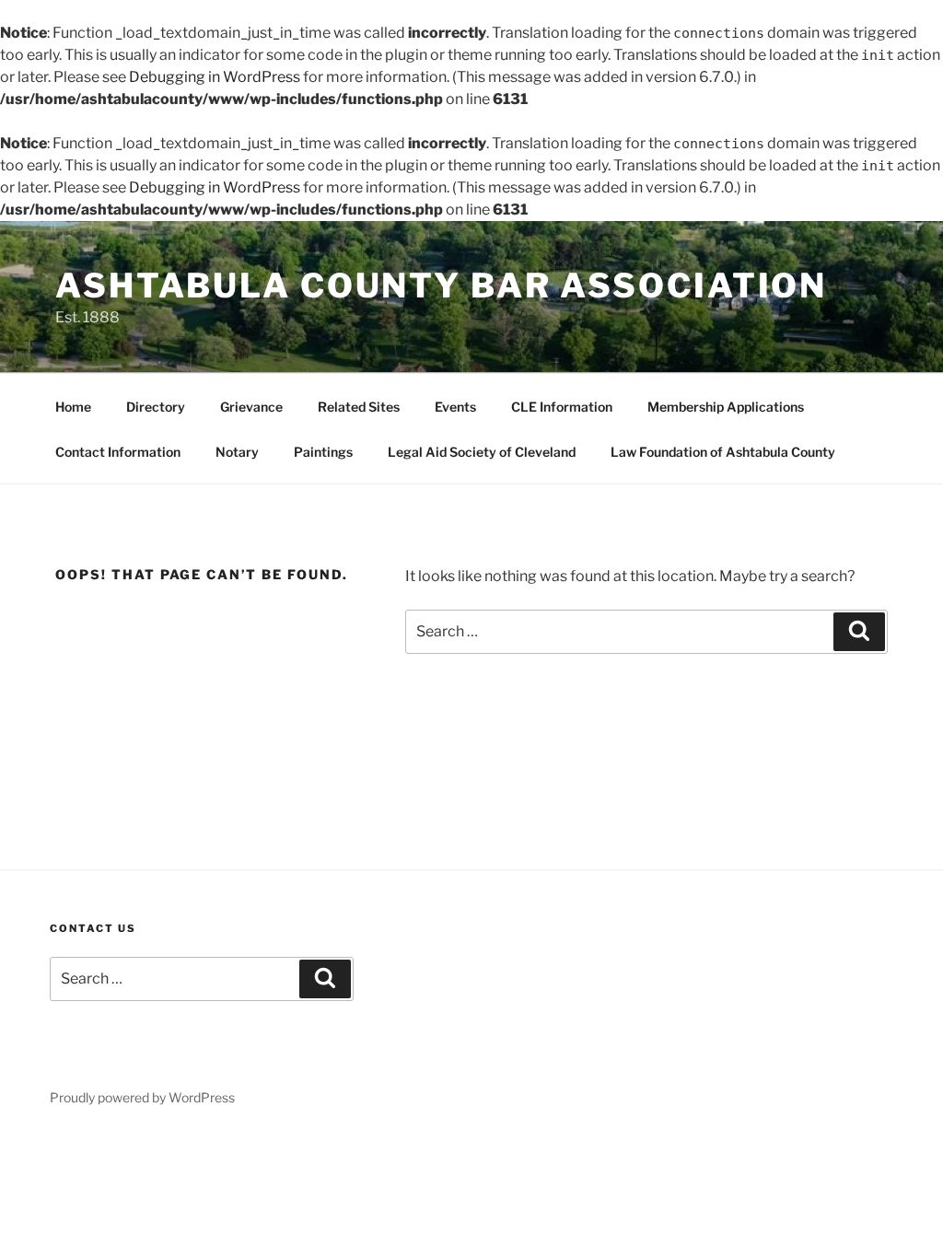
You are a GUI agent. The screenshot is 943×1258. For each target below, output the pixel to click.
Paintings (323, 452)
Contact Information (117, 452)
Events (455, 406)
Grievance (251, 406)
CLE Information (561, 406)
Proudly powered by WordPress (142, 1097)
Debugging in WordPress (214, 77)
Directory (155, 406)
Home (73, 406)
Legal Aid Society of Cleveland (482, 452)
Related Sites (359, 406)
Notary (237, 452)
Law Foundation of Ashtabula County (723, 452)
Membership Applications (725, 406)
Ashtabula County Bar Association (441, 285)
